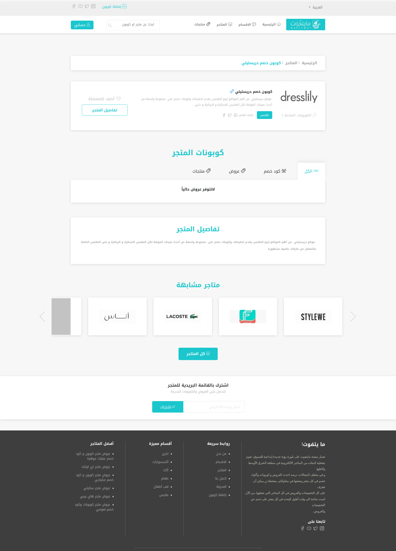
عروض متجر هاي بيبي (95, 494)
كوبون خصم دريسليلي (261, 62)
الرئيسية (269, 24)
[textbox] (135, 24)
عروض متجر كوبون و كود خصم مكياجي (95, 475)
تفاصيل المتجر (104, 110)
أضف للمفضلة (102, 98)
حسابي (80, 24)
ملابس (264, 115)
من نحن (221, 451)
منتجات (200, 25)
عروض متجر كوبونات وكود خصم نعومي (94, 505)
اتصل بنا (220, 476)
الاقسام (245, 25)
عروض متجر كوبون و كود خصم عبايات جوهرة (95, 454)
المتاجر (222, 25)
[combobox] (137, 25)
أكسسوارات (160, 460)
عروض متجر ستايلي (96, 486)
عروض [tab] (246, 170)
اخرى (165, 451)
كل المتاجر (196, 351)
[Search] (110, 25)
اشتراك (165, 405)
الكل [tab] (311, 170)
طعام (164, 476)
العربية (316, 7)
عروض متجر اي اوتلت (95, 465)
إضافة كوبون (112, 6)
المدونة (221, 484)
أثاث (165, 468)
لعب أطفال (161, 484)
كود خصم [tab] (280, 170)
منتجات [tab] (215, 170)
